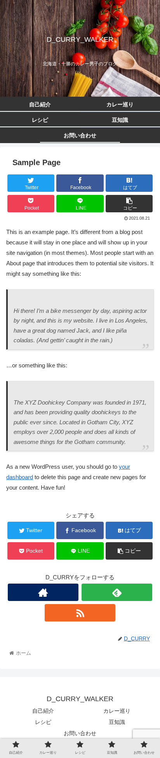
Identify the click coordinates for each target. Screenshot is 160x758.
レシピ (43, 722)
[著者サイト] (43, 592)
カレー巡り (116, 711)
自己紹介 (43, 711)
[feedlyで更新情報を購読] (117, 592)
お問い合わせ (80, 733)
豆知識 (117, 722)
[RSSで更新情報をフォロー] (80, 612)
